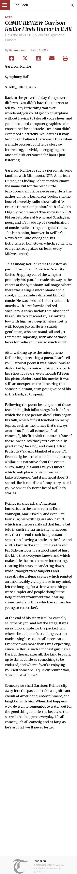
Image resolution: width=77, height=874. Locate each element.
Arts (8, 17)
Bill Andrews (17, 50)
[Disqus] (38, 795)
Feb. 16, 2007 (39, 50)
